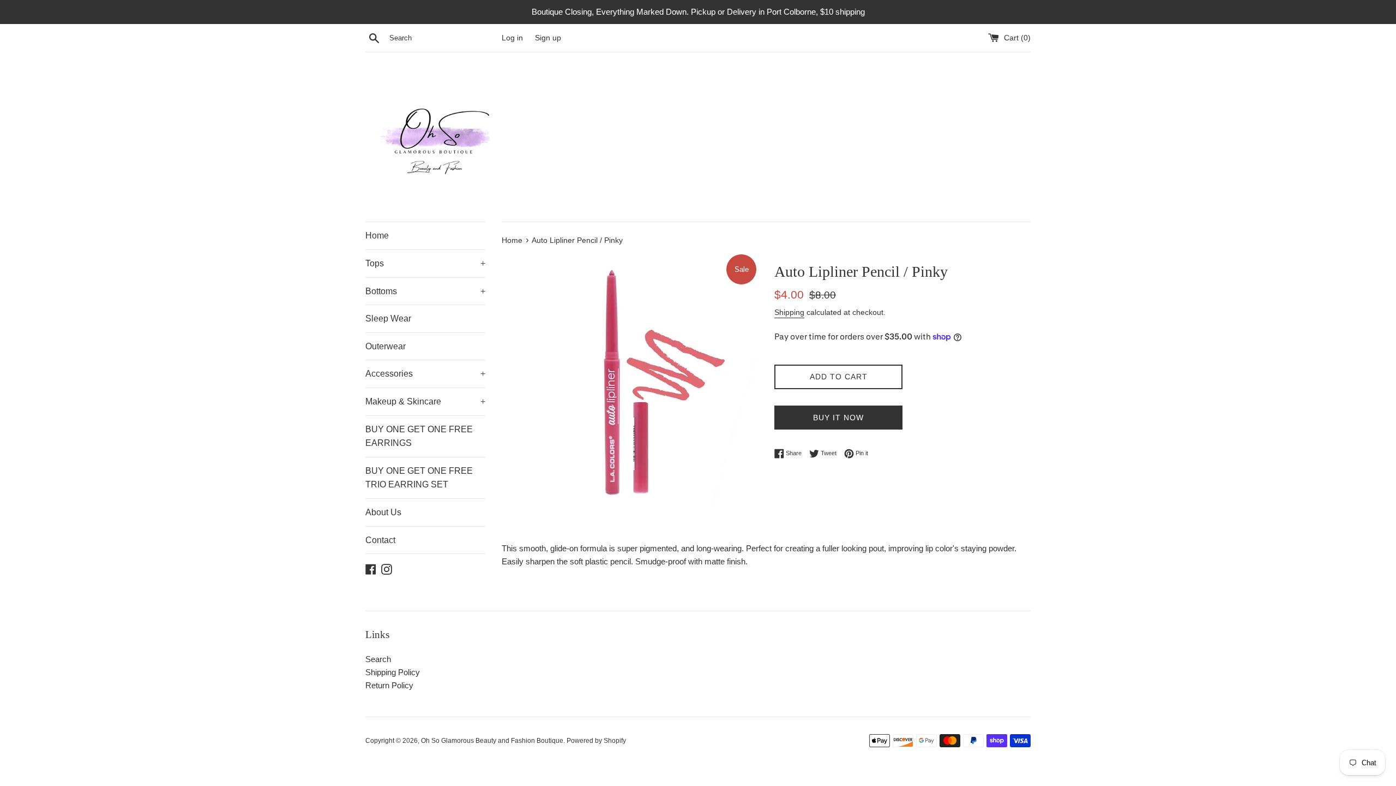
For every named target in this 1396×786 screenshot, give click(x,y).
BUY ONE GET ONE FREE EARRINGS (419, 436)
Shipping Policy (392, 672)
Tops (425, 263)
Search (378, 659)
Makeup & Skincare (425, 401)
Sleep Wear (388, 318)
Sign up (548, 38)
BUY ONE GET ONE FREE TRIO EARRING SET (419, 478)
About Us (383, 512)
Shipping (789, 312)
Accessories (425, 373)
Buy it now (838, 417)
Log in (512, 38)
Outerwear (385, 346)
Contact (380, 540)
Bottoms (425, 291)
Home (377, 235)
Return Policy (389, 685)
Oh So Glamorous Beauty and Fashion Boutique (492, 741)
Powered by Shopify (596, 741)
